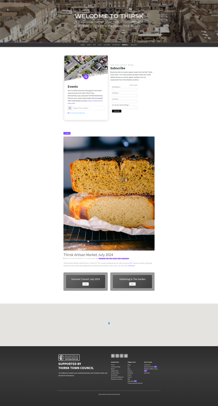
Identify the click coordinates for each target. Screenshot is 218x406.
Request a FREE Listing (150, 369)
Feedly (89, 101)
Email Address (116, 87)
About (113, 369)
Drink (107, 258)
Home (113, 365)
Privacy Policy (115, 373)
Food (111, 258)
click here (131, 266)
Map (129, 379)
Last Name (115, 99)
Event (96, 258)
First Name (115, 93)
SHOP (89, 45)
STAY (99, 45)
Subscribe (147, 373)
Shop (129, 365)
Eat (129, 367)
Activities (130, 373)
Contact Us (147, 365)
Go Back (67, 133)
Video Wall (131, 381)
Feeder (95, 101)
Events (130, 375)
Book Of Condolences (117, 377)
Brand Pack (114, 375)
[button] (109, 323)
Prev (85, 284)
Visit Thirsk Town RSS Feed (77, 113)
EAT (94, 45)
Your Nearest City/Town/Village (121, 105)
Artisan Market (102, 258)
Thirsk (119, 258)
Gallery (130, 377)
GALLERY (134, 45)
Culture (130, 371)
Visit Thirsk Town (125, 258)
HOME (83, 45)
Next (132, 284)
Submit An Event (149, 367)
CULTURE (107, 45)
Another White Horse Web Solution (107, 394)
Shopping (115, 258)
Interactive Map (115, 367)
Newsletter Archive (116, 379)
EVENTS (124, 45)
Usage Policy (114, 371)
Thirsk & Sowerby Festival (135, 383)
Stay (129, 369)
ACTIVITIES (116, 45)
